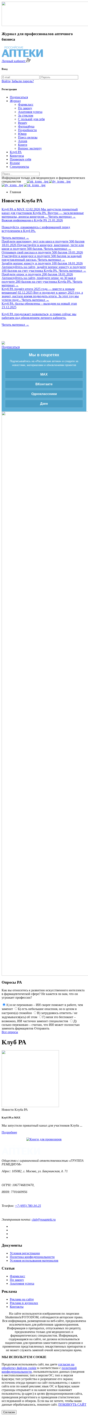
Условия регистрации (25, 1253)
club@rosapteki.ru (44, 1219)
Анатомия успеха (30, 112)
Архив (22, 141)
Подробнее (9, 1132)
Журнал (15, 101)
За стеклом (25, 115)
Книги (22, 144)
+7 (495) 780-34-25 (28, 1205)
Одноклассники (44, 394)
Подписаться (19, 97)
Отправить (41, 1028)
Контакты (17, 1306)
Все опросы (10, 1032)
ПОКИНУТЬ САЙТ (72, 1404)
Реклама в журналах (24, 1303)
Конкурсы (17, 155)
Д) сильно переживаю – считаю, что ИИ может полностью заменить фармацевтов (41, 1024)
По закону (25, 108)
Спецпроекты (19, 166)
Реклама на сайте (22, 1299)
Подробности (27, 130)
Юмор (22, 133)
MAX (44, 374)
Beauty (22, 122)
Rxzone (15, 163)
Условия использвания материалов (34, 1260)
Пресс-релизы (27, 137)
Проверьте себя (20, 159)
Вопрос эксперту (30, 148)
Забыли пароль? (22, 81)
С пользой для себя (31, 119)
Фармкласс (25, 104)
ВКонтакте (44, 384)
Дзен (44, 403)
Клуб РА (16, 152)
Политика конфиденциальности (32, 1257)
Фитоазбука (26, 126)
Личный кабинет (14, 61)
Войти (6, 81)
